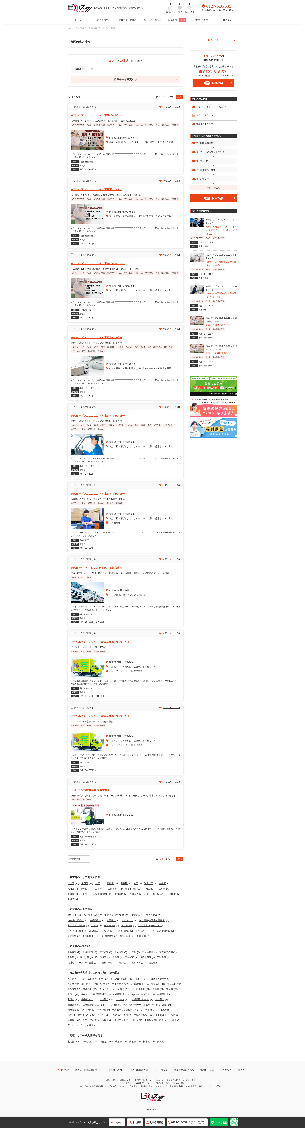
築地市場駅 (100, 957)
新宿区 (110, 883)
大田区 (84, 883)
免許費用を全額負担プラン (125, 1009)
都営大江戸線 (74, 915)
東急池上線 (109, 925)
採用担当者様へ (202, 20)
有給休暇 (171, 984)
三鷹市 (111, 888)
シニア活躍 (111, 1004)
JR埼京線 (141, 936)
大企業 (71, 984)
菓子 (174, 1020)
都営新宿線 (95, 920)
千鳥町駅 (129, 957)
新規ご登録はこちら (184, 1070)
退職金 (71, 994)
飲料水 (162, 1020)
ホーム (77, 20)
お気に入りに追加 (171, 106)
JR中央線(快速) (75, 931)
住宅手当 (104, 999)
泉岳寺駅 (72, 952)
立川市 (162, 888)
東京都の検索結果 (93, 28)
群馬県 (160, 1041)
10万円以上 (135, 979)
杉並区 (147, 893)
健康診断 (164, 1009)
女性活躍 (101, 1009)
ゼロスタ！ (71, 28)
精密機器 (149, 1009)
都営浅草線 (151, 915)
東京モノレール (143, 931)
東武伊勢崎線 (163, 931)
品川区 (71, 888)
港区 (136, 883)
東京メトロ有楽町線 (114, 915)
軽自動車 (72, 1020)
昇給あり (155, 984)
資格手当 (159, 999)
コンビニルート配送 (166, 1015)
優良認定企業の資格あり (80, 989)
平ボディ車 (120, 1020)
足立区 (149, 888)
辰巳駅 (132, 952)
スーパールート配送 (107, 1015)
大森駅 (115, 957)
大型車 (85, 1020)
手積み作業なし (141, 1015)
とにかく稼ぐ (117, 989)
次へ (179, 96)
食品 (101, 989)
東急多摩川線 (89, 936)
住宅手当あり (84, 1015)
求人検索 (81, 28)
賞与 (102, 984)
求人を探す (102, 20)
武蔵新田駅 (145, 957)
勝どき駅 (84, 957)
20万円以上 (73, 979)
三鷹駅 (92, 962)
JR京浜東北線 (122, 931)
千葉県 (118, 1041)
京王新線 (111, 920)
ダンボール (73, 1025)
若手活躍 (86, 1009)
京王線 (94, 925)
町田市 (71, 893)
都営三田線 (125, 936)
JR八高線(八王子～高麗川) (152, 920)
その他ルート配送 (141, 994)
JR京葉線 (135, 915)
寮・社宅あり (138, 989)
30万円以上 (87, 984)
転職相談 (176, 20)
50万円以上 (163, 994)
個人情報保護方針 (139, 1070)
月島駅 (71, 957)
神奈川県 (87, 1041)
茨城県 (132, 1041)
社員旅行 (72, 1004)
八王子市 (97, 888)
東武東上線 (126, 925)
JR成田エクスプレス (99, 931)
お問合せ (226, 1070)
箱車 (70, 1015)
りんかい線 (127, 920)
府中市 (124, 888)
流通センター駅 (75, 962)
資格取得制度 (137, 984)
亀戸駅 (122, 962)
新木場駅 (119, 952)
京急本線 (92, 915)
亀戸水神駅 (137, 962)
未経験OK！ (116, 979)
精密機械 (72, 1009)
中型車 (71, 999)
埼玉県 (103, 1041)
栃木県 (146, 1041)
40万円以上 (119, 994)
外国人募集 (161, 1004)
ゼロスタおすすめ (157, 979)
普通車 (169, 989)
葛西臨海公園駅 (167, 952)
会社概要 (64, 1070)
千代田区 (119, 893)
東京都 (71, 1041)
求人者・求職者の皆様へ (87, 1070)
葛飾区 (83, 888)
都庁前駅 (104, 952)
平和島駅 (161, 957)
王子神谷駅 (147, 952)
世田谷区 (133, 893)
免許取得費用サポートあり (136, 1004)
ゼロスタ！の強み (127, 20)
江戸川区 (148, 883)
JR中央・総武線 (76, 920)
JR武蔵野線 (107, 936)
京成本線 (72, 936)
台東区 (173, 893)
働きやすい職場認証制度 (93, 994)
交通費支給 (117, 984)
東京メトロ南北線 (76, 925)
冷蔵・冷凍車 (101, 1020)
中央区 (162, 883)
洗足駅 (152, 962)
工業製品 (148, 1020)
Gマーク (120, 999)
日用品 (135, 1020)
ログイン (227, 20)
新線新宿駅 (88, 952)
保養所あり (87, 999)
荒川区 (136, 888)
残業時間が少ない (140, 999)
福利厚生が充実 (95, 979)
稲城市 (160, 893)
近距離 (155, 989)
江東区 (71, 883)
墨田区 (71, 899)
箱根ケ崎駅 (107, 962)
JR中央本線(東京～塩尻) (150, 925)
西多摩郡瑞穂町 (100, 893)
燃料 (125, 1015)
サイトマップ (161, 1070)
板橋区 (124, 883)
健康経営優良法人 (91, 1004)
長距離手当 (90, 1025)
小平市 (83, 893)
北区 (97, 883)
